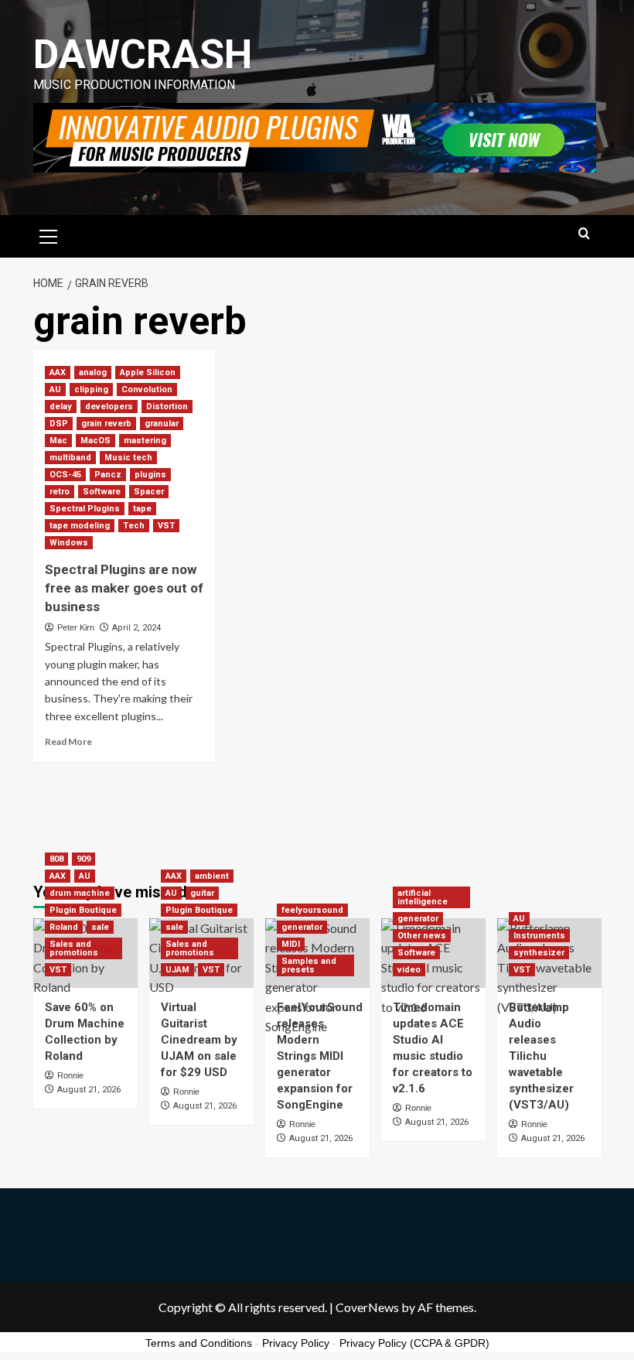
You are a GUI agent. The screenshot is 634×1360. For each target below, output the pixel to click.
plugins (150, 475)
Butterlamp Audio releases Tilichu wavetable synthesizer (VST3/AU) (541, 1056)
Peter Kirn (75, 627)
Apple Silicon (148, 372)
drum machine (79, 893)
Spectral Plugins (84, 509)
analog (93, 372)
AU (55, 389)
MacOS (95, 441)
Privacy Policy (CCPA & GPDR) (414, 1343)
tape (142, 509)
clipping (91, 389)
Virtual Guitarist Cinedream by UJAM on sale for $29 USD (199, 1039)
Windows (68, 543)
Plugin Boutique (83, 910)
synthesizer (538, 953)
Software (102, 492)
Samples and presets (308, 965)
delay (60, 407)
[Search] (584, 234)
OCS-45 (65, 475)
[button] (48, 234)
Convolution (146, 389)
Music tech (128, 458)
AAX (57, 372)
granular (162, 424)
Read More (68, 741)
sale (100, 927)
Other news (421, 936)
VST (166, 526)
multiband (70, 458)
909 (83, 859)
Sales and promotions (73, 948)
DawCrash (142, 54)
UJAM (177, 970)
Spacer (149, 492)
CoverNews (367, 1307)
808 (56, 859)
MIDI (290, 944)
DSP (58, 424)
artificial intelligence (422, 897)
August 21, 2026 (89, 1090)
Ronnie (70, 1075)
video (409, 970)
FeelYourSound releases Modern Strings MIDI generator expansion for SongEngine (320, 1056)
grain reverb (106, 424)
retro (59, 492)
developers (109, 407)
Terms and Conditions (198, 1343)
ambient (212, 876)
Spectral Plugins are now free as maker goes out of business (124, 588)
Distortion (167, 407)
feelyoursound (312, 910)
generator (301, 927)
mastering (145, 441)
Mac (58, 441)
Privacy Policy (295, 1343)
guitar (202, 893)
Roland (63, 927)
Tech (134, 526)
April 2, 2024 (136, 628)
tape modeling (79, 526)
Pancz (107, 475)
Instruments (539, 936)
